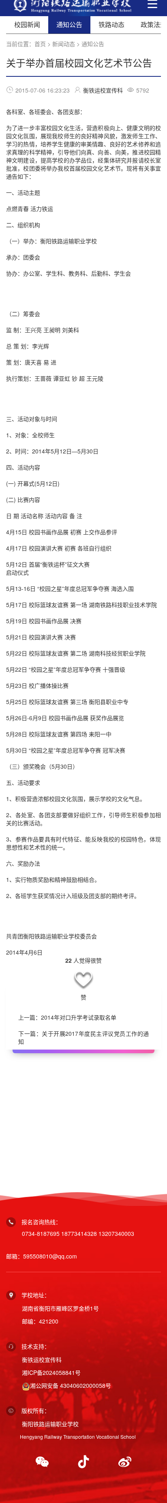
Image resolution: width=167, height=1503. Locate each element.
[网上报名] (83, 1120)
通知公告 (92, 44)
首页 (40, 44)
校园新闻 (27, 24)
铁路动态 (111, 24)
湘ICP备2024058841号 (51, 1372)
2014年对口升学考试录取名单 (78, 1017)
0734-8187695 (41, 1233)
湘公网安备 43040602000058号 (70, 1385)
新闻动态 (63, 44)
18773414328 (79, 1233)
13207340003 (116, 1233)
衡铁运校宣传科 (103, 90)
